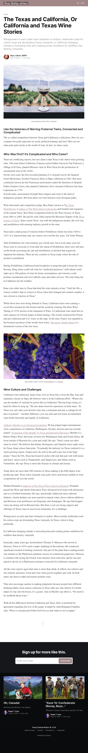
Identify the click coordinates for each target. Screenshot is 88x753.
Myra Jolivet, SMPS (18, 55)
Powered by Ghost (44, 735)
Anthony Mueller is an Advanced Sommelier (25, 425)
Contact (40, 730)
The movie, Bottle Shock (62, 322)
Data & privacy (30, 730)
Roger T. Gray (13, 711)
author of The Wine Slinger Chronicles (38, 208)
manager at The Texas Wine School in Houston (46, 485)
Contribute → (50, 730)
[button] (82, 3)
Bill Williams (50, 382)
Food (6, 14)
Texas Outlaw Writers (40, 727)
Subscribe (61, 730)
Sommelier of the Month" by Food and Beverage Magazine (40, 432)
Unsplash (60, 382)
